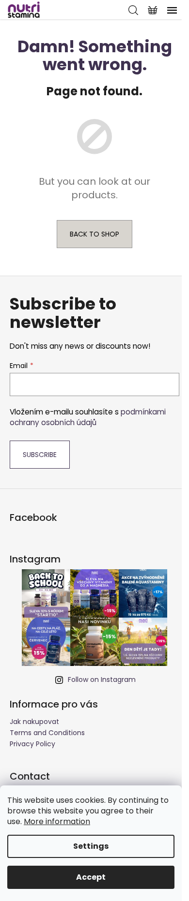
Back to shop (94, 234)
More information (57, 821)
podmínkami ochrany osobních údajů (88, 417)
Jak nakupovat (34, 721)
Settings (91, 846)
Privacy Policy (32, 744)
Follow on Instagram (102, 679)
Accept (91, 877)
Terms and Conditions (47, 733)
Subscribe (40, 454)
